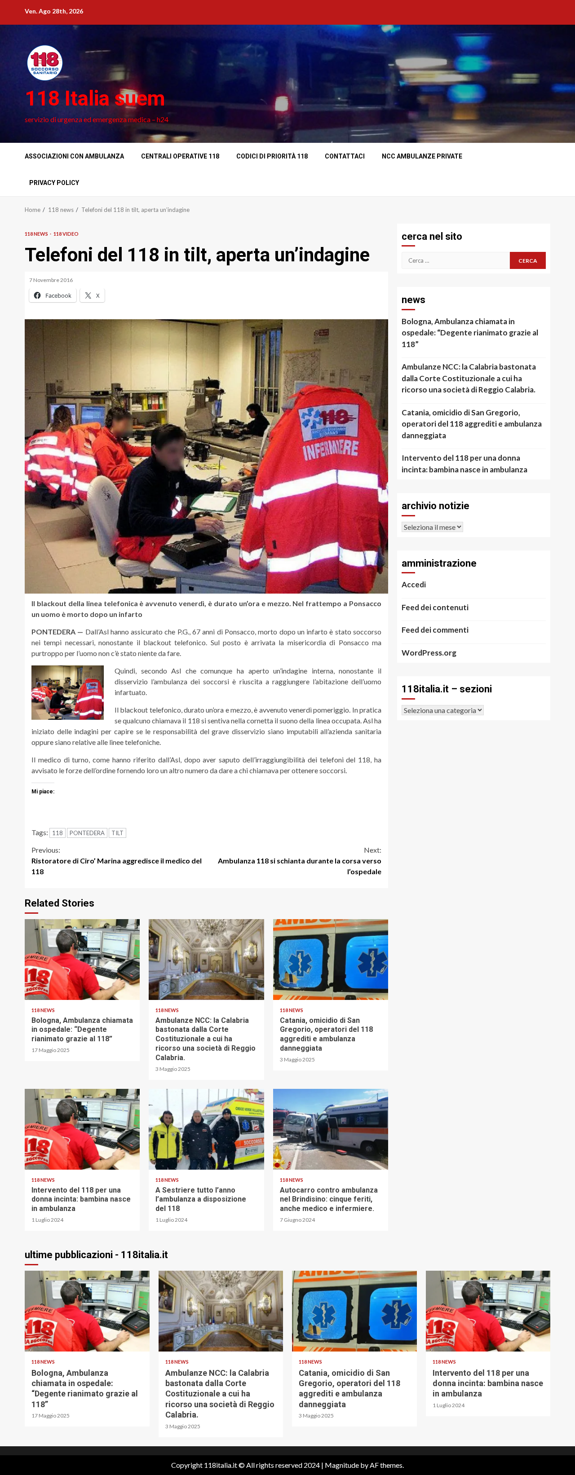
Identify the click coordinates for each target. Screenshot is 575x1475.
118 (57, 833)
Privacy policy (54, 182)
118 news (37, 233)
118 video (66, 233)
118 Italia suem (95, 98)
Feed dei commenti (435, 629)
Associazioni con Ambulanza (74, 156)
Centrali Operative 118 (180, 156)
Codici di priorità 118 (272, 156)
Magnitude (342, 1465)
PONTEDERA (87, 833)
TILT (117, 833)
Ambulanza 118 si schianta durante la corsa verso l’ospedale (299, 860)
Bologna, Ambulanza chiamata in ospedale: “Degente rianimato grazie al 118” (82, 959)
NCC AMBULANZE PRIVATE (422, 156)
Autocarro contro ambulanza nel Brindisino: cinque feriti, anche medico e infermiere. (330, 1129)
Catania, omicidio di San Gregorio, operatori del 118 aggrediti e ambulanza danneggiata (330, 959)
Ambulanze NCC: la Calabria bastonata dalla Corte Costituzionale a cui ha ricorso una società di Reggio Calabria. (206, 959)
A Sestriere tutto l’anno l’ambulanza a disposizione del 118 (206, 1129)
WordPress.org (429, 652)
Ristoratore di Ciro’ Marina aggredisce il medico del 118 (116, 860)
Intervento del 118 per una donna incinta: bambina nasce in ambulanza (82, 1129)
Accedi (414, 584)
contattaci (345, 156)
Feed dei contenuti (435, 607)
